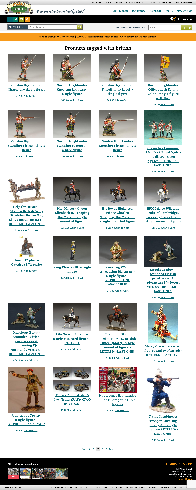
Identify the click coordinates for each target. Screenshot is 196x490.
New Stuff (155, 10)
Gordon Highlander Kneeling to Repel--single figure (117, 89)
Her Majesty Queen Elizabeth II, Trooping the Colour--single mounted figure (72, 214)
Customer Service (135, 2)
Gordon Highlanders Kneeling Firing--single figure (118, 145)
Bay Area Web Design (12, 487)
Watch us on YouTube (27, 19)
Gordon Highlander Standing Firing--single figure (26, 145)
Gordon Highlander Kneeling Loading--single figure (72, 89)
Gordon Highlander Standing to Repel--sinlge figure (72, 145)
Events (118, 2)
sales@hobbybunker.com (180, 474)
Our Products (120, 10)
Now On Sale (184, 10)
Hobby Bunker (19, 7)
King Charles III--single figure (72, 269)
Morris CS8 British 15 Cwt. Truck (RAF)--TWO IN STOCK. (72, 399)
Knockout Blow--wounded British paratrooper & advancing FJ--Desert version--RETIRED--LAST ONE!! (163, 280)
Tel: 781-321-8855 (183, 476)
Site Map (153, 487)
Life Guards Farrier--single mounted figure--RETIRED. (72, 338)
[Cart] (173, 19)
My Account (185, 19)
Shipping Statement (135, 487)
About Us (97, 2)
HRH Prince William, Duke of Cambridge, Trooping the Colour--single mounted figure (163, 214)
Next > (112, 449)
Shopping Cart (168, 487)
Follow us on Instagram (21, 19)
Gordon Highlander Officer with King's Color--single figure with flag (163, 91)
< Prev (83, 449)
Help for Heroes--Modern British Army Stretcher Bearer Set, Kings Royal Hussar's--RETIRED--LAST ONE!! (27, 215)
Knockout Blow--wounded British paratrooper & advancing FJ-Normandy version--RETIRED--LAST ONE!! (27, 343)
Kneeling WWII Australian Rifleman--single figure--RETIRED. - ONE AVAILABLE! (117, 275)
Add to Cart (30, 95)
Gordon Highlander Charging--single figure (26, 87)
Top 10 (169, 10)
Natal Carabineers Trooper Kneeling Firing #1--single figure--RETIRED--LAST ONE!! (163, 425)
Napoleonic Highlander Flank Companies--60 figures (117, 399)
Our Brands (138, 10)
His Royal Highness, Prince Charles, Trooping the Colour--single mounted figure (117, 214)
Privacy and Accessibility (108, 487)
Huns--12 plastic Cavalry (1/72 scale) (26, 262)
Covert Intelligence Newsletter (130, 27)
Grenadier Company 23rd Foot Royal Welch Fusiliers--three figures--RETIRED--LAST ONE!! (163, 156)
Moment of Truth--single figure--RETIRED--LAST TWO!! (26, 419)
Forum (152, 2)
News (108, 2)
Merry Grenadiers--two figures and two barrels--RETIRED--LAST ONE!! (163, 350)
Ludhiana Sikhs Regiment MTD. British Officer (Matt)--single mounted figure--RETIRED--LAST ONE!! (117, 343)
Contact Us (165, 2)
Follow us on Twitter (15, 19)
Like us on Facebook (10, 19)
